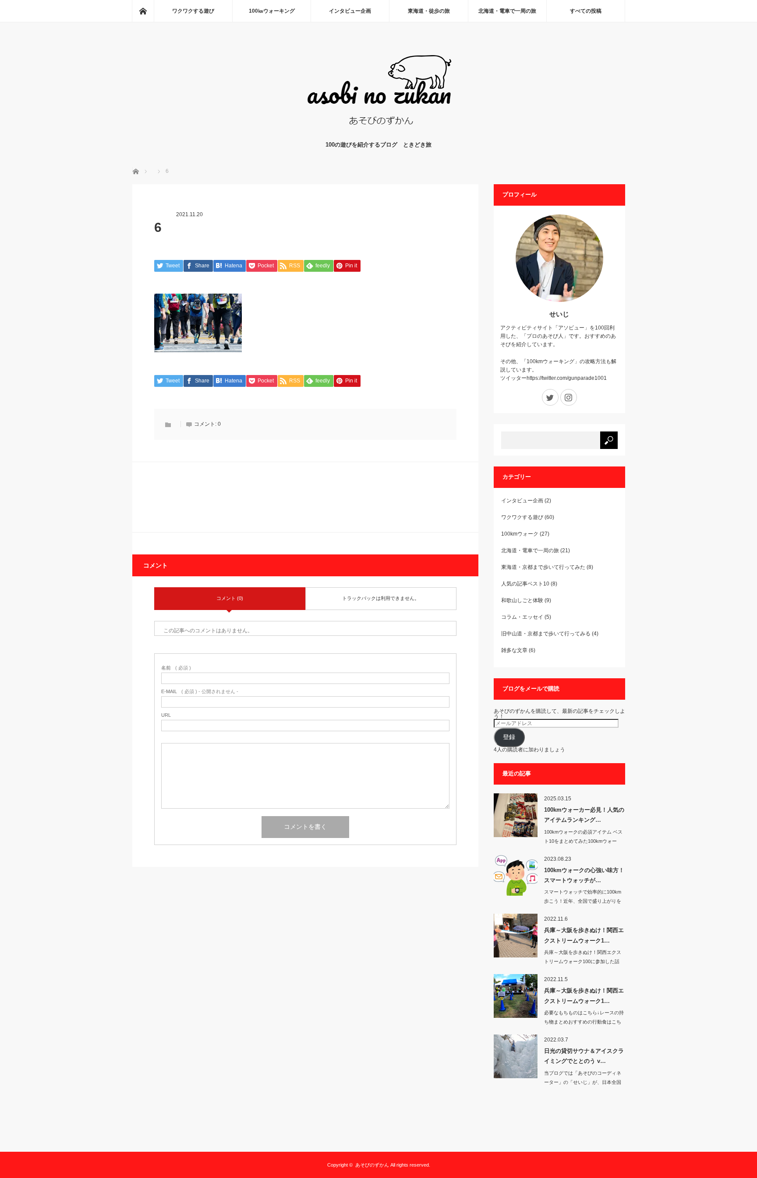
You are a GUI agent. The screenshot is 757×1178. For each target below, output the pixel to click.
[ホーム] (143, 11)
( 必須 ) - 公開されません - (199, 691)
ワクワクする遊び (193, 11)
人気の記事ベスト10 (525, 584)
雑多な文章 (514, 650)
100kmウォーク (519, 534)
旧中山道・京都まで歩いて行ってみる (546, 634)
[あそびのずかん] (379, 131)
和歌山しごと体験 (522, 600)
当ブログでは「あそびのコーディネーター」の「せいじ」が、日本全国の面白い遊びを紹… (582, 1082)
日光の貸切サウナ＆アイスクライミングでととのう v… (584, 1056)
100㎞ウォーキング (272, 11)
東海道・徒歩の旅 (429, 11)
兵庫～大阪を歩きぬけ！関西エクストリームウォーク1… (584, 935)
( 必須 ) (176, 668)
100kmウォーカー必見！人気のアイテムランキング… (584, 814)
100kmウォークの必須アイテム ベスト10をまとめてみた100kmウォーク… (583, 841)
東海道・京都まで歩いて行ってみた (543, 567)
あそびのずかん (372, 1164)
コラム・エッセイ (522, 617)
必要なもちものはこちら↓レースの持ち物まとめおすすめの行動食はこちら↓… (584, 1022)
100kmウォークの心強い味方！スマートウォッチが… (584, 875)
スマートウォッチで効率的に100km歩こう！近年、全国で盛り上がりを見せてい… (582, 901)
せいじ (559, 314)
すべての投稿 (585, 11)
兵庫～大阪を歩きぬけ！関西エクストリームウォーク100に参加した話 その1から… (582, 961)
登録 (509, 737)
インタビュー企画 (350, 11)
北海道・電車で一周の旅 (507, 11)
